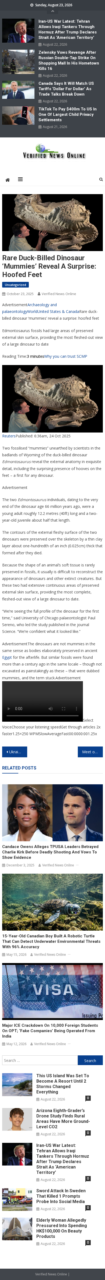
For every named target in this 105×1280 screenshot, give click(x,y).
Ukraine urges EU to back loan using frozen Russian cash (18, 751)
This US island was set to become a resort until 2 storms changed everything (62, 1084)
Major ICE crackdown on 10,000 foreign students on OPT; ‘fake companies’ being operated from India (50, 1031)
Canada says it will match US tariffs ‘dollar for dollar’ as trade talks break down (66, 89)
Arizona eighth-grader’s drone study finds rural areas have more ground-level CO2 (63, 1118)
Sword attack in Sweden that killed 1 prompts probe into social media (61, 1196)
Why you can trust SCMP (65, 356)
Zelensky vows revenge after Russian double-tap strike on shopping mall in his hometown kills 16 (68, 60)
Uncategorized (15, 285)
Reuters (9, 435)
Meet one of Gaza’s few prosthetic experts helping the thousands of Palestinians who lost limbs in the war (92, 751)
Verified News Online (59, 293)
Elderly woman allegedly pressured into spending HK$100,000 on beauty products (61, 1228)
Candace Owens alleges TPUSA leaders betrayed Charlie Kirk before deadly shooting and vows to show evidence (50, 852)
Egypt (7, 657)
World (32, 311)
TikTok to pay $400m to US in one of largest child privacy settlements (67, 114)
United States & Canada (58, 311)
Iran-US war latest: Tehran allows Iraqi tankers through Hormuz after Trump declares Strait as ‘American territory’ (67, 29)
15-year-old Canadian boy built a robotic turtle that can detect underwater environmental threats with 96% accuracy (51, 941)
